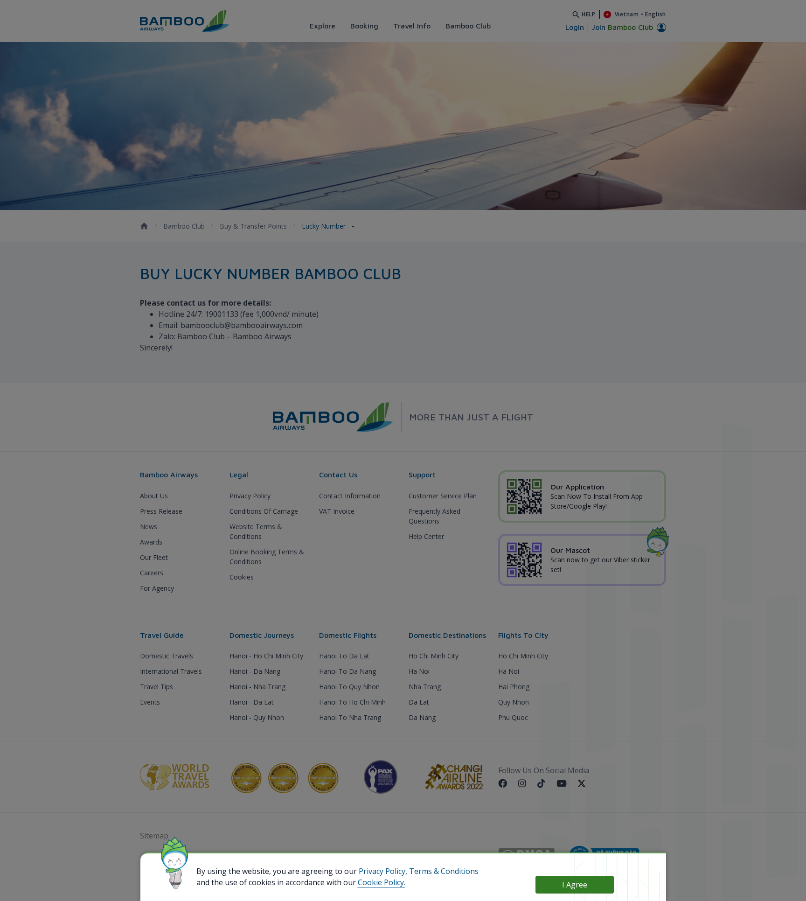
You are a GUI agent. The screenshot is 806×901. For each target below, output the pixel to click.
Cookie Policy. (381, 882)
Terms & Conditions (444, 871)
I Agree (574, 885)
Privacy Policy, (383, 871)
